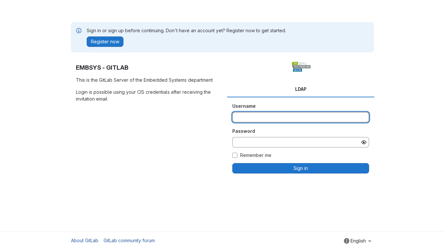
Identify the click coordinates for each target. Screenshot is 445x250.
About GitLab (84, 240)
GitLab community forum (129, 240)
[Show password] (364, 142)
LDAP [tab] (301, 89)
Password (243, 131)
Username (244, 106)
